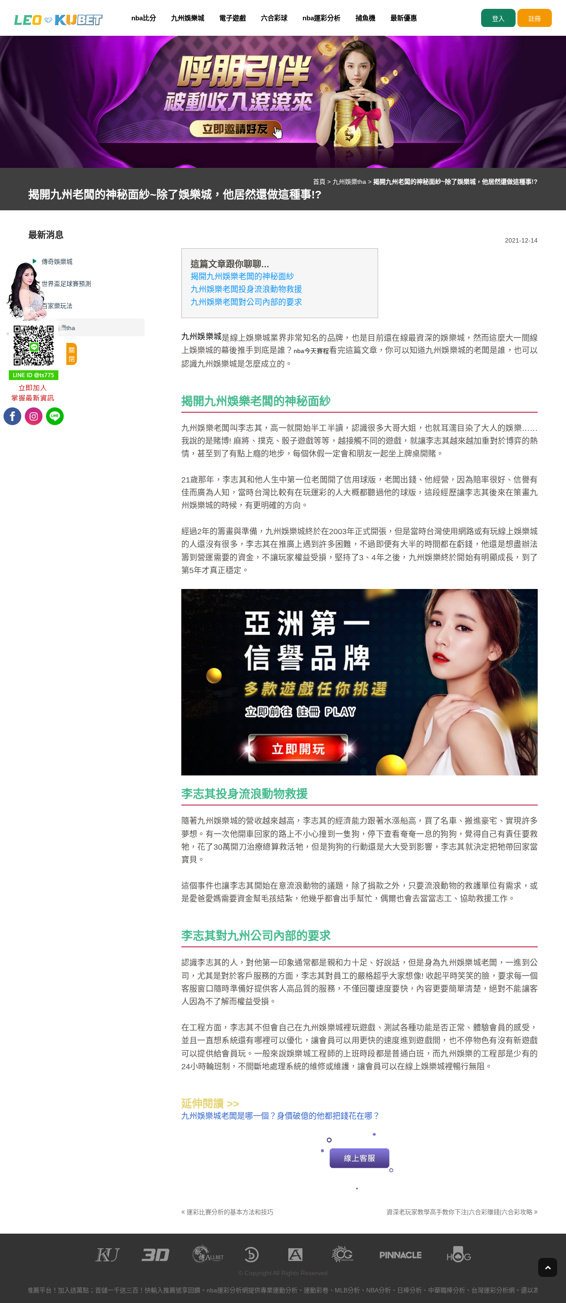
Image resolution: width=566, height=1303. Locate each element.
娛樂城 (526, 531)
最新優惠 (403, 18)
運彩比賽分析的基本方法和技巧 (229, 1212)
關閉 (72, 354)
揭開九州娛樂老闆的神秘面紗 (242, 276)
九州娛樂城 (187, 18)
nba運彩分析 (321, 18)
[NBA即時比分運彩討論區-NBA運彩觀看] (58, 19)
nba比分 (143, 18)
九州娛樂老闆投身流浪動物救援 (246, 289)
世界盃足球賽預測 (66, 283)
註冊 (534, 18)
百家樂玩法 (57, 305)
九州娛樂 (197, 428)
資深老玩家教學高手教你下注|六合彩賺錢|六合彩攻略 (460, 1212)
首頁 (319, 181)
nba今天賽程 (311, 350)
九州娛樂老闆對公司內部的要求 (246, 302)
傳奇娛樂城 (57, 261)
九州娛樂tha (349, 181)
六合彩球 (274, 18)
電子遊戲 (232, 18)
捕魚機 (365, 18)
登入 (498, 18)
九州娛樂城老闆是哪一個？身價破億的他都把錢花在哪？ (280, 1116)
